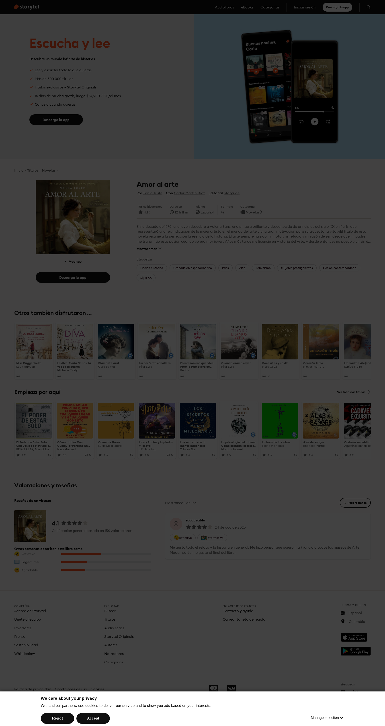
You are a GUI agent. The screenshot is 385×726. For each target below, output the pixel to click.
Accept (93, 718)
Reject (57, 718)
